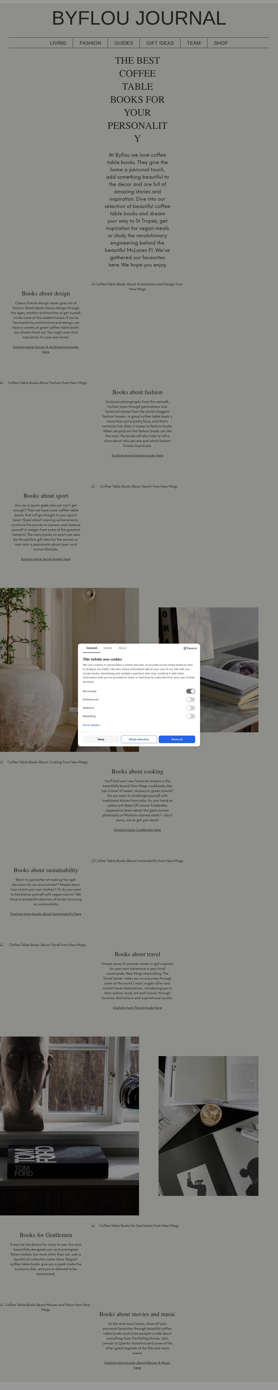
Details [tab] (108, 648)
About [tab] (122, 648)
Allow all (177, 739)
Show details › (92, 725)
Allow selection (139, 739)
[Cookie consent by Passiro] (190, 648)
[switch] (190, 691)
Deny (101, 739)
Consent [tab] (91, 648)
